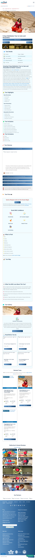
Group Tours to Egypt (21, 515)
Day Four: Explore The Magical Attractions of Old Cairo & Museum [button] (15, 182)
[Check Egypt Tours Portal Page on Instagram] (14, 505)
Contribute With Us (6, 544)
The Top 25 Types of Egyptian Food (10, 343)
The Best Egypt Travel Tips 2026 (24, 343)
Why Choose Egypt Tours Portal (8, 539)
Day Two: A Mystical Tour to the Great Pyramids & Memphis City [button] (14, 176)
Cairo (13, 69)
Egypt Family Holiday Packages (23, 516)
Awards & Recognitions (17, 45)
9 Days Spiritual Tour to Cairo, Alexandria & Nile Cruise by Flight (8, 391)
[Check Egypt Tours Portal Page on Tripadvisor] (24, 505)
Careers (20, 501)
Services (19, 545)
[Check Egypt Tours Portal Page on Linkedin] (20, 505)
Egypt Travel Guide (6, 538)
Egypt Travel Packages (22, 512)
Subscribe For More (17, 447)
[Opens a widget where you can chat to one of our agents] (3, 554)
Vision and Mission (21, 547)
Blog (19, 542)
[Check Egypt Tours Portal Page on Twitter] (16, 505)
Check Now (27, 205)
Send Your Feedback (6, 541)
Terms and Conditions (6, 536)
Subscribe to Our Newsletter (7, 542)
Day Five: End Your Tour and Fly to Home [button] (10, 184)
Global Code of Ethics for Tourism (23, 533)
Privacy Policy (5, 501)
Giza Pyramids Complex (7, 83)
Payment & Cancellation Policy (8, 533)
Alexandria (17, 69)
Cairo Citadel (22, 83)
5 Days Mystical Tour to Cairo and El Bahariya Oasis (9, 425)
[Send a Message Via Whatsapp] (11, 505)
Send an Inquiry (29, 42)
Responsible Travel (21, 535)
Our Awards (28, 501)
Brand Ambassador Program (22, 544)
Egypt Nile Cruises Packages (22, 518)
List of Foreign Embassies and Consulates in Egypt (24, 360)
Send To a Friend (6, 42)
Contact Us (16, 501)
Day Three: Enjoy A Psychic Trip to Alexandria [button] (11, 179)
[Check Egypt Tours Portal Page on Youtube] (18, 505)
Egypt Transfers (20, 521)
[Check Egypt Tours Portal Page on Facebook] (13, 505)
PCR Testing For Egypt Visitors (23, 541)
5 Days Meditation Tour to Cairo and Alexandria (24, 391)
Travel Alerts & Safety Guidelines (23, 536)
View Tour (9, 406)
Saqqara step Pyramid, (15, 83)
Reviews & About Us (6, 535)
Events (24, 501)
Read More (8, 364)
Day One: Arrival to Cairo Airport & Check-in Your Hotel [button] (13, 148)
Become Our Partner (21, 539)
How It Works (10, 501)
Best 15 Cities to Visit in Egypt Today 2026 (9, 360)
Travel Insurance (21, 538)
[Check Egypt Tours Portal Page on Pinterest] (22, 505)
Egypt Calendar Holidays (22, 519)
